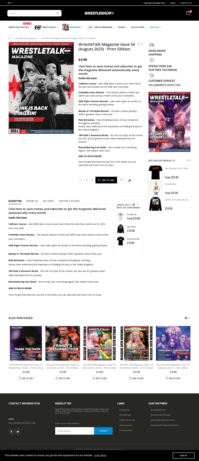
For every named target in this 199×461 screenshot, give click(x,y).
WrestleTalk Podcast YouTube (164, 425)
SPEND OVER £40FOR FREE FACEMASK (162, 68)
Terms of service (127, 420)
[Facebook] (11, 432)
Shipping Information (154, 3)
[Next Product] (142, 43)
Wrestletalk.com (158, 409)
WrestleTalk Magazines (26, 38)
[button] (186, 318)
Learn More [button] (100, 455)
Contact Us (186, 3)
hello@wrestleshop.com (22, 423)
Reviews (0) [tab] (32, 200)
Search (57, 13)
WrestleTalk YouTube (160, 415)
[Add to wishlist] (121, 180)
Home (10, 38)
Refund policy (125, 425)
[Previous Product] (138, 43)
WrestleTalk (170, 184)
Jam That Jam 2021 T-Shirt (176, 168)
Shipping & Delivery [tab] (69, 200)
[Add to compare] (129, 180)
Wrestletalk (133, 238)
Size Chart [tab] (48, 200)
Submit (103, 430)
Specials (131, 226)
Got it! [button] (183, 455)
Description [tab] (15, 200)
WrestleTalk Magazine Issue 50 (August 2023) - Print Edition (107, 47)
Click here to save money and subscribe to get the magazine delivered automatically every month (110, 70)
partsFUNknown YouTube (162, 420)
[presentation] (134, 204)
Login (172, 3)
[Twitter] (18, 432)
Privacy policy (125, 430)
